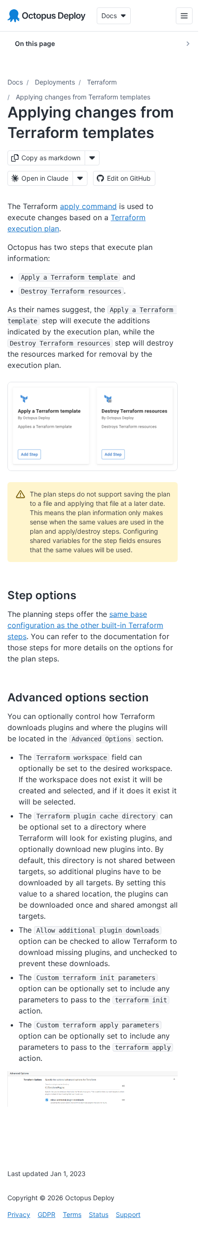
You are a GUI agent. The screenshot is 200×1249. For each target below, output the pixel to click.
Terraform (102, 82)
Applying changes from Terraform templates (83, 97)
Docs (15, 82)
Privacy (18, 1214)
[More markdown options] (92, 157)
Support (128, 1214)
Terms (72, 1214)
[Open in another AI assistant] (80, 178)
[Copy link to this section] (86, 595)
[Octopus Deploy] (46, 15)
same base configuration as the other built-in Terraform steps (85, 625)
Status (98, 1214)
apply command (88, 206)
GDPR (46, 1214)
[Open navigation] (177, 15)
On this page (35, 43)
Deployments (55, 82)
